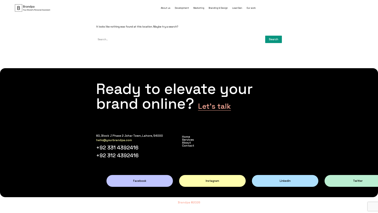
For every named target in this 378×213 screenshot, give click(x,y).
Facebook (139, 181)
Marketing (198, 8)
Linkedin (285, 181)
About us (165, 8)
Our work (251, 8)
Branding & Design (218, 8)
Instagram (212, 181)
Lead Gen (237, 8)
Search (273, 39)
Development (182, 8)
